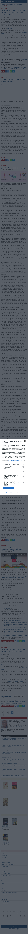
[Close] (25, 441)
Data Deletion (6, 492)
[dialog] (14, 467)
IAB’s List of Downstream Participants (15, 460)
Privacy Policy (21, 492)
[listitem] (14, 464)
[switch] (23, 467)
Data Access (14, 492)
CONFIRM (8, 488)
